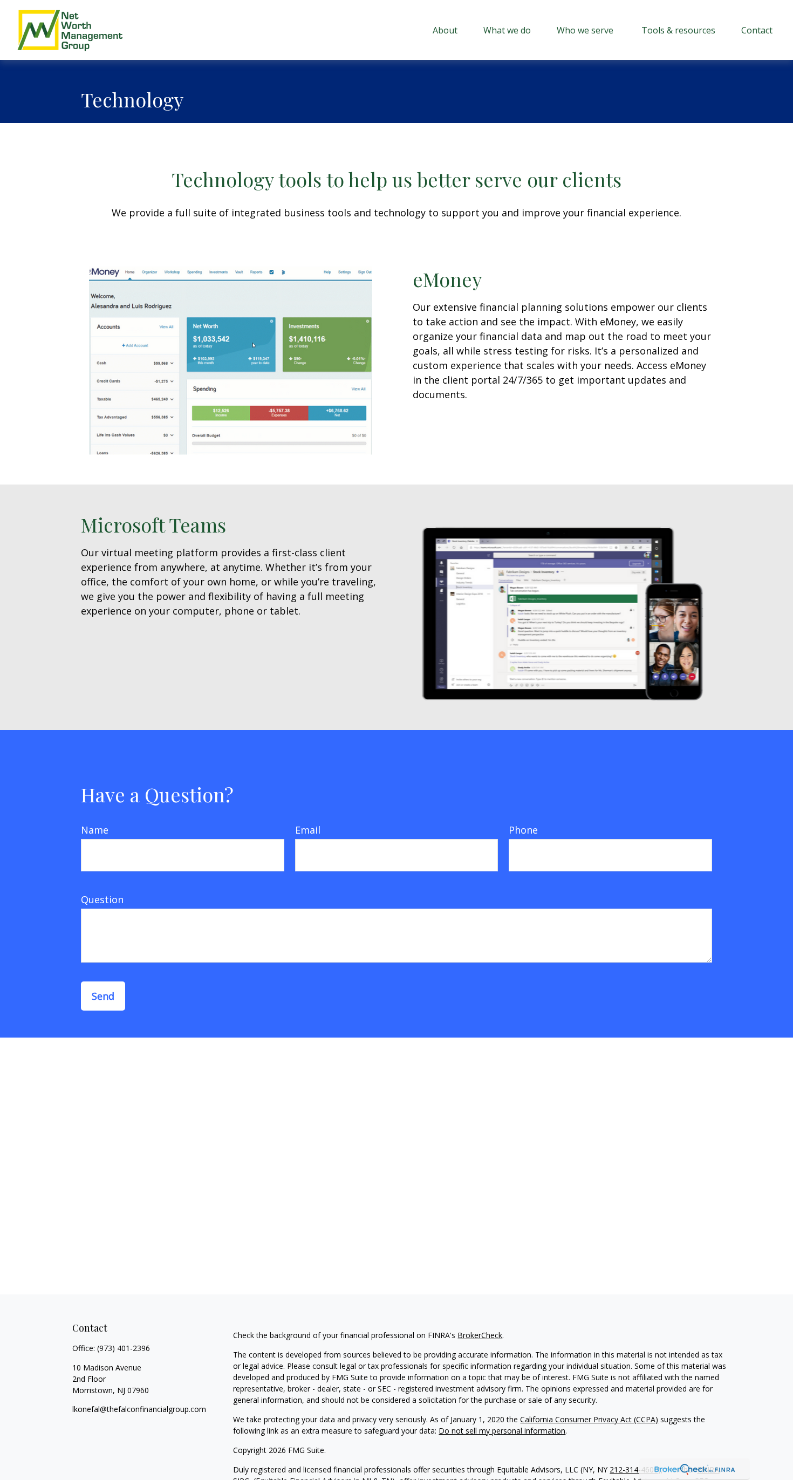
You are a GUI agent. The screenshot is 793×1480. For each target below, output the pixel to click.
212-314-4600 (634, 1469)
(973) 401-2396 (123, 1348)
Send (103, 996)
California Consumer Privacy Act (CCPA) (589, 1419)
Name (94, 829)
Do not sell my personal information (502, 1431)
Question (102, 899)
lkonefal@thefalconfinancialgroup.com (139, 1409)
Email (307, 829)
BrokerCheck (479, 1335)
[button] (445, 30)
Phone (523, 829)
